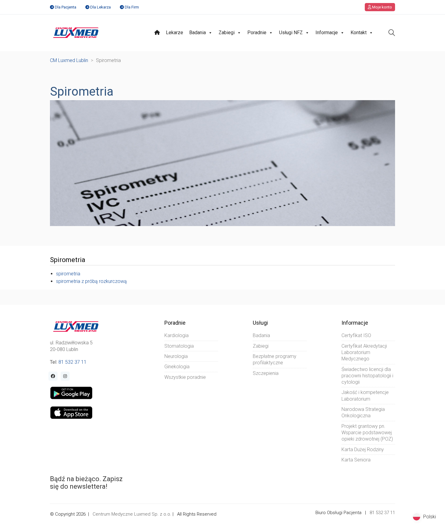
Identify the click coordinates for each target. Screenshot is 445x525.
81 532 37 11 (72, 362)
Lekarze (174, 32)
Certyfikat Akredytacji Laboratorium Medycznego (364, 352)
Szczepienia (266, 373)
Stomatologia (179, 346)
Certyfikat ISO (356, 335)
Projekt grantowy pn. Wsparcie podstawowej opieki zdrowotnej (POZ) (367, 432)
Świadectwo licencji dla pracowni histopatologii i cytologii (367, 375)
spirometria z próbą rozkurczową (91, 281)
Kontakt (359, 32)
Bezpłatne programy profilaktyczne (274, 359)
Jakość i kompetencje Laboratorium (365, 395)
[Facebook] (53, 376)
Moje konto (381, 7)
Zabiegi (227, 32)
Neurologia (176, 356)
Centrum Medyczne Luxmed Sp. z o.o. (132, 514)
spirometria (68, 274)
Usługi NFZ (291, 32)
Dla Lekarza (100, 7)
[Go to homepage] (76, 32)
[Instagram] (65, 376)
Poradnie (256, 32)
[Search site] (391, 33)
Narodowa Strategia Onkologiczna (363, 412)
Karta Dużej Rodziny (362, 449)
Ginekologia (177, 366)
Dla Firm (132, 7)
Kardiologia (176, 335)
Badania (197, 32)
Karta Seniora (356, 460)
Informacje (326, 32)
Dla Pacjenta (65, 7)
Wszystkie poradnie (185, 377)
